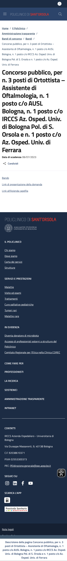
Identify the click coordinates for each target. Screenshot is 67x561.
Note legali (8, 529)
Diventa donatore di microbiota (22, 336)
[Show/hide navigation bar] (5, 14)
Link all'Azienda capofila (15, 191)
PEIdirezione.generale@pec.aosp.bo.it (30, 466)
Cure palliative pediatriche (19, 304)
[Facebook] (22, 483)
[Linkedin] (15, 483)
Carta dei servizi (13, 262)
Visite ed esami (13, 293)
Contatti (10, 428)
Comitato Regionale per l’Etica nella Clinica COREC (32, 352)
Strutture (10, 268)
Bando (5, 178)
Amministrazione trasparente (18, 33)
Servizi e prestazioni (18, 279)
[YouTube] (30, 483)
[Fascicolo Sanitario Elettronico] (16, 509)
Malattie (9, 287)
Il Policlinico (18, 28)
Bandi (29, 39)
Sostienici (11, 390)
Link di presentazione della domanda (22, 184)
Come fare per (14, 363)
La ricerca (11, 381)
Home (5, 28)
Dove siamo (11, 256)
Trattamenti (11, 299)
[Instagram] (7, 483)
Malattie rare (12, 316)
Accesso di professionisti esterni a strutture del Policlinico (31, 344)
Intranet (10, 408)
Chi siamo (10, 250)
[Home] (34, 14)
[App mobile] (7, 500)
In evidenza (12, 327)
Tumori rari (11, 310)
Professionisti (14, 372)
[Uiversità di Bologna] (33, 228)
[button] (60, 14)
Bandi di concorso (12, 39)
